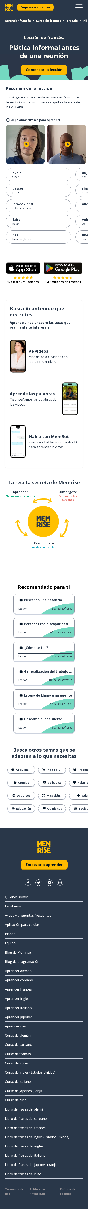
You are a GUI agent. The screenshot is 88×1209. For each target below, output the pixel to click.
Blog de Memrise (18, 952)
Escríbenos (13, 906)
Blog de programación (22, 961)
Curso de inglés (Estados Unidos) (30, 1072)
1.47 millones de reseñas (63, 282)
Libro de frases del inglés (24, 1146)
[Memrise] (9, 7)
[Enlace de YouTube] (49, 882)
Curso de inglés (17, 1063)
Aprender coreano (19, 980)
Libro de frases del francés (25, 1128)
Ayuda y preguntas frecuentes (28, 915)
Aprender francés (18, 21)
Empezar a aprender (35, 7)
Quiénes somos (17, 897)
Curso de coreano (18, 1044)
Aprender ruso (16, 1026)
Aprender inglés (17, 998)
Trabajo (72, 21)
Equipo (10, 943)
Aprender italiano (18, 1007)
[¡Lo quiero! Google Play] (63, 268)
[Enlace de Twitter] (38, 882)
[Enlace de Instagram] (60, 882)
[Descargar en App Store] (23, 268)
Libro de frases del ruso (23, 1174)
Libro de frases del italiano (25, 1155)
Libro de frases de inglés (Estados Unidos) (37, 1137)
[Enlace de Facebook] (28, 882)
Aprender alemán (18, 971)
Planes (10, 934)
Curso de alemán (18, 1035)
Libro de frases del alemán (25, 1109)
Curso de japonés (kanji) (23, 1091)
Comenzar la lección (44, 69)
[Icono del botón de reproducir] (26, 144)
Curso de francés (48, 21)
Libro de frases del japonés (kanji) (31, 1164)
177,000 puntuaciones (23, 282)
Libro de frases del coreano (26, 1118)
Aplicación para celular (22, 924)
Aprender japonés (19, 1017)
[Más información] (79, 7)
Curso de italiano (18, 1081)
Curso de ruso (16, 1100)
